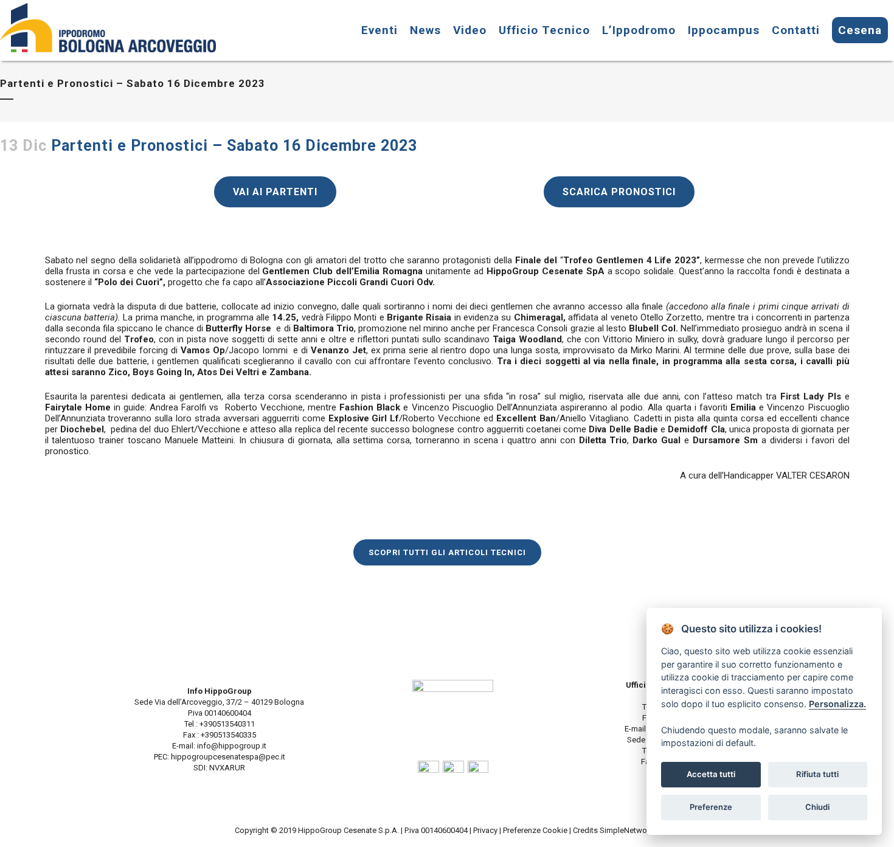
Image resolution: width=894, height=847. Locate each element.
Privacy (485, 830)
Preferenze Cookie (535, 830)
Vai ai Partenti (275, 192)
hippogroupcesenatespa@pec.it (228, 756)
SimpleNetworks (630, 830)
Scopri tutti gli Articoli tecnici (447, 552)
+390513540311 (226, 723)
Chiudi (817, 807)
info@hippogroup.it (231, 745)
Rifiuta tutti (817, 774)
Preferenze (711, 807)
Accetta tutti (711, 774)
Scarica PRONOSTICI (619, 192)
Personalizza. (837, 704)
